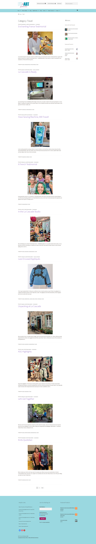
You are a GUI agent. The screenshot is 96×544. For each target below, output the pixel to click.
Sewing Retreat (27, 64)
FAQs (41, 10)
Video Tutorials (51, 10)
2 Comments (35, 114)
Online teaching (27, 432)
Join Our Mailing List (51, 3)
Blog (30, 10)
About (57, 10)
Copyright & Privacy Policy (23, 537)
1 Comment (38, 24)
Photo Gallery (24, 10)
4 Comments (36, 162)
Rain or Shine (35, 298)
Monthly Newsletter (44, 513)
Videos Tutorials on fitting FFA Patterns (25, 506)
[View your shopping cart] (71, 9)
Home (20, 14)
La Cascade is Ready (27, 71)
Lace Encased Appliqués (29, 258)
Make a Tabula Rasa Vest (23, 523)
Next (42, 487)
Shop (19, 10)
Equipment (24, 156)
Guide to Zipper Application (23, 526)
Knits (27, 479)
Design (23, 298)
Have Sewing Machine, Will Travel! (33, 116)
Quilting (27, 156)
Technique (39, 298)
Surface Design (33, 64)
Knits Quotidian (25, 439)
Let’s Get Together (26, 398)
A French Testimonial (27, 164)
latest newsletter (46, 522)
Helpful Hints (35, 10)
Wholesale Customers (41, 3)
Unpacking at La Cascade (29, 306)
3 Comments (34, 209)
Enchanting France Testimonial (32, 26)
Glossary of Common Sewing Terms (25, 521)
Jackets (31, 298)
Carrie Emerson (32, 24)
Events (44, 10)
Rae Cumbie (30, 69)
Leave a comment (36, 69)
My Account (59, 3)
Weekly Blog (42, 515)
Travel (37, 64)
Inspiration (24, 109)
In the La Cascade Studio (29, 211)
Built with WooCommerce (33, 537)
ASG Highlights (25, 351)
